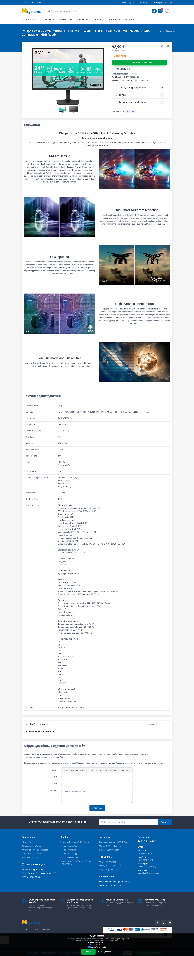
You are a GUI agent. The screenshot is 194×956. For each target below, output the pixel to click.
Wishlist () (126, 3)
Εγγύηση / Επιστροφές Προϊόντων (75, 842)
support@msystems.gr (147, 866)
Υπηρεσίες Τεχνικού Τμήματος (35, 850)
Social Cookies (96, 945)
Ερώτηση (54, 790)
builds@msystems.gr (146, 860)
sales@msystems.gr (146, 853)
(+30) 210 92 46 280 (33, 3)
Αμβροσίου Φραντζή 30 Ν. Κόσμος (115, 842)
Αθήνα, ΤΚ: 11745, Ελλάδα (110, 846)
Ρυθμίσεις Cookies (42, 930)
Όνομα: (55, 777)
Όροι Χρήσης (27, 930)
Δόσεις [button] (122, 95)
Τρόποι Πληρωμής (68, 850)
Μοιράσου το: (118, 111)
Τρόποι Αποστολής (68, 854)
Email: (55, 784)
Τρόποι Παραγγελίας (69, 846)
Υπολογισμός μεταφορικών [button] (132, 87)
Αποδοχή (88, 952)
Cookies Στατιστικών (98, 947)
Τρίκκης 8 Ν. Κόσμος (110, 862)
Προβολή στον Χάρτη (110, 850)
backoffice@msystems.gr (148, 873)
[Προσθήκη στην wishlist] (168, 46)
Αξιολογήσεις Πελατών (32, 846)
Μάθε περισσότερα (105, 952)
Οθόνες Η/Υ (170, 31)
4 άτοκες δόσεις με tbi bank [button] (132, 102)
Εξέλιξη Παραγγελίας (163, 3)
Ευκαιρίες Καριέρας (30, 857)
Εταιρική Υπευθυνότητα (32, 854)
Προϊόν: (54, 770)
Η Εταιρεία (26, 842)
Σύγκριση (143, 3)
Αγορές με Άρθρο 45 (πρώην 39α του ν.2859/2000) (75, 862)
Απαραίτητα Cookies (97, 943)
